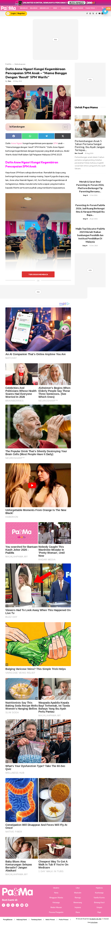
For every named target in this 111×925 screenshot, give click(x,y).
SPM (55, 143)
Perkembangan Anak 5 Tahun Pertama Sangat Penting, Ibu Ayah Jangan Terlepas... (90, 145)
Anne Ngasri (16, 143)
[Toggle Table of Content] (64, 127)
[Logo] (8, 8)
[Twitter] (93, 13)
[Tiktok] (96, 13)
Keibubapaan (20, 64)
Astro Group (94, 922)
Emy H (85, 195)
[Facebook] (87, 13)
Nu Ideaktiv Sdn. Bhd (95, 919)
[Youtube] (99, 13)
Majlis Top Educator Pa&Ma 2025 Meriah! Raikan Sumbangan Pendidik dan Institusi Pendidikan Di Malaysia (90, 235)
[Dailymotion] (26, 905)
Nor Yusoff (79, 153)
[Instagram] (90, 13)
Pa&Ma (8, 64)
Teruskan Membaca (38, 274)
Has (9, 81)
